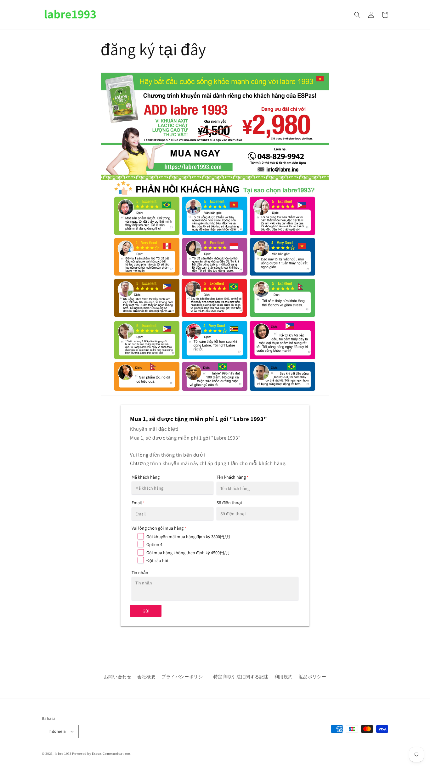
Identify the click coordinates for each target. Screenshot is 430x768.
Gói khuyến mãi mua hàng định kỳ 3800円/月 (188, 536)
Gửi (146, 611)
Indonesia (57, 731)
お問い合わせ (118, 677)
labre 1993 (63, 753)
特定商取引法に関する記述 (241, 677)
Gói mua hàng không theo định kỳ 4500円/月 (188, 552)
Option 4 (154, 544)
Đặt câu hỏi (157, 560)
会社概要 (146, 677)
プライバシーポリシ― (184, 677)
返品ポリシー (312, 677)
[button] (357, 15)
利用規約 (283, 677)
